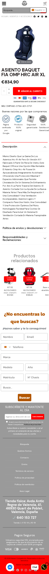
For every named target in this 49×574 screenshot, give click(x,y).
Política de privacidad (32, 424)
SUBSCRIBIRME (37, 417)
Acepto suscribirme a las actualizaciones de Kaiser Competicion (25, 423)
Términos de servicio (24, 471)
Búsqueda (24, 444)
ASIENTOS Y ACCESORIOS (21, 16)
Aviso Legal (24, 491)
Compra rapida (10, 279)
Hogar (4, 16)
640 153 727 (26, 518)
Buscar (24, 397)
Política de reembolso (24, 484)
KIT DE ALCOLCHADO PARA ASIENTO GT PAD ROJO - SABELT (29, 289)
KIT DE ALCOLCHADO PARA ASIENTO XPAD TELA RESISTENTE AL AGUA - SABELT (10, 289)
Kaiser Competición (18, 558)
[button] (38, 10)
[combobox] (6, 347)
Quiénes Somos (24, 451)
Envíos (24, 464)
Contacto (24, 457)
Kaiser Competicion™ (24, 565)
